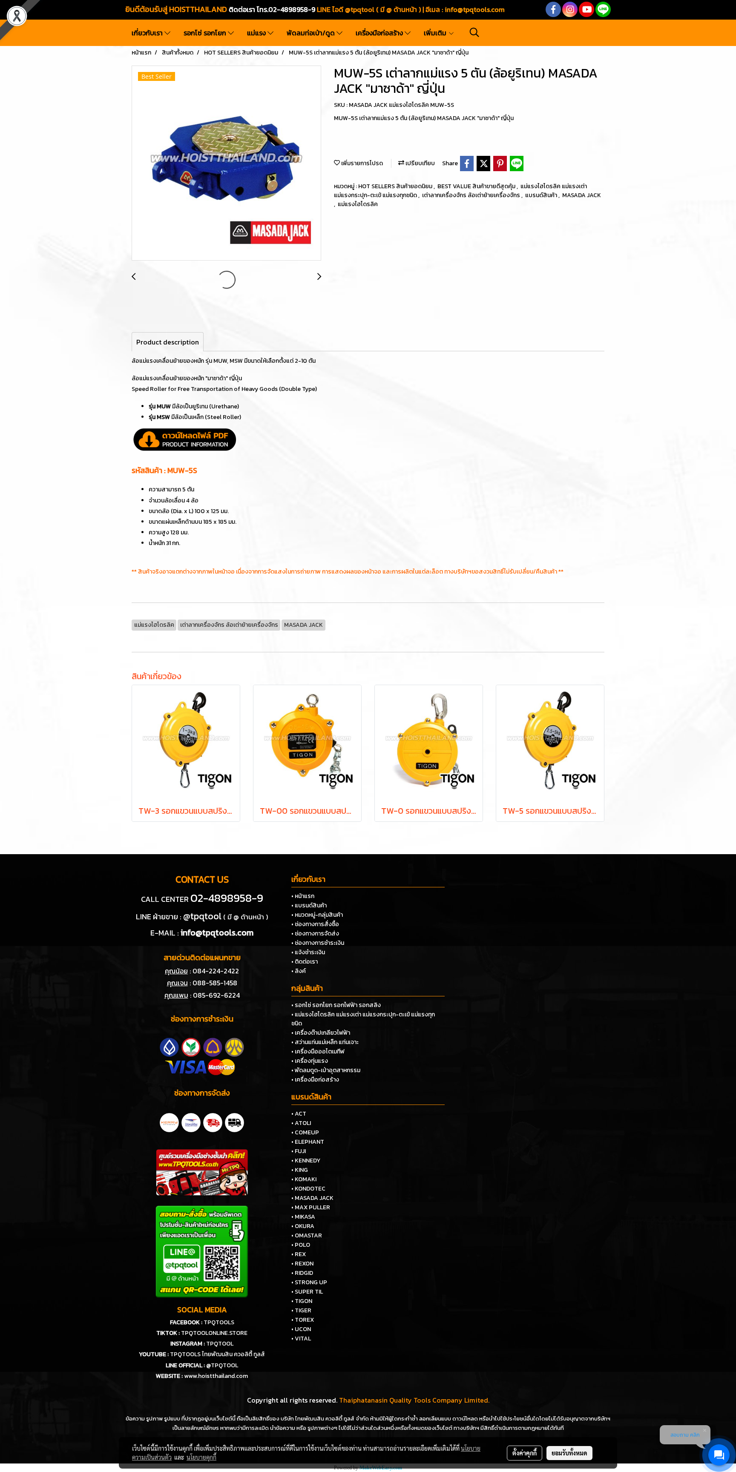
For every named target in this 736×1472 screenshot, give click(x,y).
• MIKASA (303, 1216)
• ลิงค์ (298, 971)
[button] (474, 32)
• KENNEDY (305, 1160)
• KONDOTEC (308, 1188)
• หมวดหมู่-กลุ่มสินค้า (317, 914)
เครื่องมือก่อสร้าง (380, 33)
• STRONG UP (309, 1282)
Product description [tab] (167, 342)
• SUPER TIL (307, 1291)
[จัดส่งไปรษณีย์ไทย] (191, 1122)
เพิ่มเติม (436, 33)
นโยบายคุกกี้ (201, 1457)
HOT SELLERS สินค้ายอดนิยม (396, 186)
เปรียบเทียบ (419, 163)
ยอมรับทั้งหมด (569, 1453)
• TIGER (301, 1310)
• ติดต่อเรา (304, 961)
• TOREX (302, 1319)
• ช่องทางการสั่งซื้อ (315, 924)
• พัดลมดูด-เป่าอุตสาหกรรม (325, 1070)
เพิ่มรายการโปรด (361, 163)
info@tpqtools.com (475, 9)
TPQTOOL (219, 1343)
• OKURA (302, 1226)
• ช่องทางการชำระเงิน (317, 942)
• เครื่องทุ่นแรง (309, 1060)
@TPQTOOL (222, 1365)
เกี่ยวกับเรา (148, 33)
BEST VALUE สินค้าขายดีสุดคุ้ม (477, 186)
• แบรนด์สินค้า (309, 905)
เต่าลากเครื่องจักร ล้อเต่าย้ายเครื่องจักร (471, 195)
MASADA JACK (581, 195)
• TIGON (301, 1301)
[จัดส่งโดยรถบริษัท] (213, 1122)
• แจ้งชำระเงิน (308, 952)
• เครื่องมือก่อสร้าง (315, 1079)
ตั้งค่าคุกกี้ (524, 1453)
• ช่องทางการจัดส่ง (315, 933)
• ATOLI (301, 1123)
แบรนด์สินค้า (541, 195)
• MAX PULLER (310, 1207)
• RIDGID (302, 1272)
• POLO (300, 1244)
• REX (298, 1254)
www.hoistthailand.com (216, 1376)
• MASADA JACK (312, 1198)
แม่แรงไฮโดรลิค (358, 204)
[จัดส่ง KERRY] (169, 1122)
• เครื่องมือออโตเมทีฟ (318, 1051)
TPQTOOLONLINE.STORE (214, 1333)
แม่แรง (257, 33)
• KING (299, 1169)
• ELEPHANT (307, 1141)
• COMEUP (305, 1132)
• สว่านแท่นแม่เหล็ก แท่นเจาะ (325, 1042)
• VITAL (301, 1338)
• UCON (301, 1329)
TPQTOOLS (219, 1322)
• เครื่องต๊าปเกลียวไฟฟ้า (320, 1032)
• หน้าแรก (302, 896)
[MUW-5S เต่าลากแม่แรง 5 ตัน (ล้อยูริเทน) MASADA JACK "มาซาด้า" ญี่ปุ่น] (226, 163)
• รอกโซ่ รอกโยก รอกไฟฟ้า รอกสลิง (336, 1005)
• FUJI (298, 1151)
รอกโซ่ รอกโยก (206, 33)
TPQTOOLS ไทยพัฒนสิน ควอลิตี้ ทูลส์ (217, 1354)
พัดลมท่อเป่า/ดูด (311, 33)
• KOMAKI (303, 1179)
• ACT (298, 1113)
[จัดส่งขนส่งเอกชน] (234, 1122)
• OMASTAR (306, 1235)
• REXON (302, 1263)
